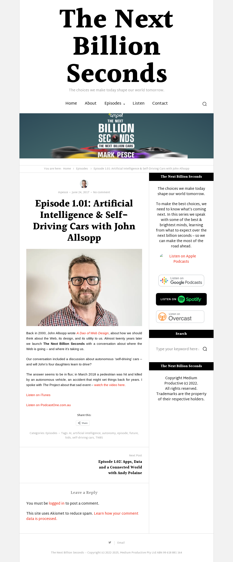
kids (68, 437)
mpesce (63, 192)
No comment (101, 192)
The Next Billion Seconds (67, 552)
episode (122, 433)
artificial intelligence (87, 433)
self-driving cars (83, 437)
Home (71, 103)
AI (70, 433)
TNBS (99, 437)
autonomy (109, 433)
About (91, 103)
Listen (138, 103)
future (133, 433)
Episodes (112, 103)
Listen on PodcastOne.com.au (48, 405)
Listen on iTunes (38, 395)
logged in (56, 504)
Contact (160, 103)
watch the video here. (110, 385)
